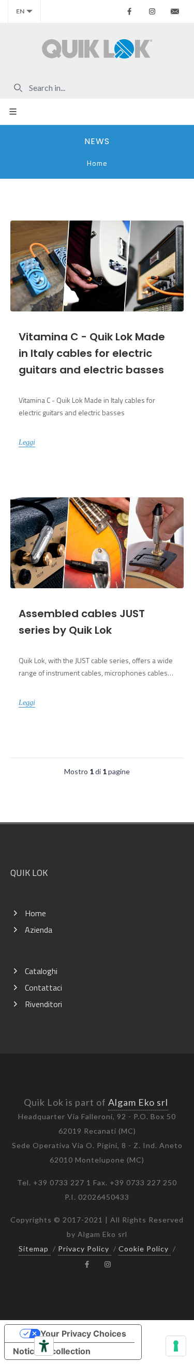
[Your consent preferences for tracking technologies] (176, 1346)
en (20, 11)
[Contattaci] (174, 11)
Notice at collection (52, 1351)
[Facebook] (129, 11)
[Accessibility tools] (44, 1346)
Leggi (27, 442)
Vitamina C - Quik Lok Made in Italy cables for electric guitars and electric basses (92, 353)
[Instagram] (152, 11)
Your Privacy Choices (83, 1333)
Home (97, 163)
